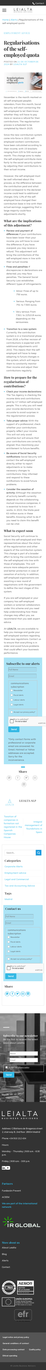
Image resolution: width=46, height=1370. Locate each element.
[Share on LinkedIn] (24, 784)
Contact (39, 3)
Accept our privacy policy (24, 712)
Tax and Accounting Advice (20, 885)
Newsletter (18, 690)
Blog (4, 1254)
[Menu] (4, 10)
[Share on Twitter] (26, 777)
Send (14, 729)
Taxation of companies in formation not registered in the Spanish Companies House (13, 827)
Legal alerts (19, 704)
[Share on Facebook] (17, 777)
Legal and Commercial (17, 879)
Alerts (14, 19)
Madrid (8, 899)
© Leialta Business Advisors (23, 1366)
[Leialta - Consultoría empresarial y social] (23, 10)
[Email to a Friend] (35, 777)
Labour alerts (19, 700)
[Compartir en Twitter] (17, 993)
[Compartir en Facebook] (12, 993)
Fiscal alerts (19, 695)
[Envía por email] (22, 993)
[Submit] (38, 852)
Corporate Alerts (14, 866)
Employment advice (17, 33)
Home (5, 19)
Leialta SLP (20, 64)
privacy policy (23, 1067)
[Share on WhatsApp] (9, 777)
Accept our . (19, 1067)
